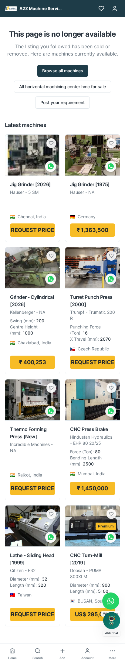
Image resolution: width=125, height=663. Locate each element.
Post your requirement (62, 102)
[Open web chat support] (111, 620)
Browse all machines (62, 70)
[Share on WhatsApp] (50, 166)
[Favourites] (101, 8)
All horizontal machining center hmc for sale (62, 86)
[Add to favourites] (51, 143)
